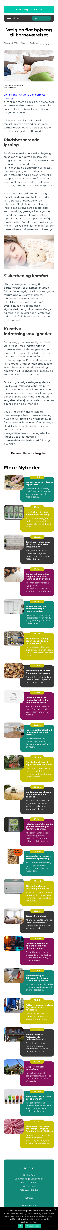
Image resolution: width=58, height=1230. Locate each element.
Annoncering (29, 1205)
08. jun (37, 537)
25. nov (37, 1091)
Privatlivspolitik (33, 1226)
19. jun (37, 507)
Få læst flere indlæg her (29, 453)
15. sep (37, 692)
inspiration (44, 44)
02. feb (37, 970)
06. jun (37, 851)
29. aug (37, 757)
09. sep (37, 725)
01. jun (37, 569)
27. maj (37, 881)
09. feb (37, 938)
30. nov (37, 665)
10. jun (37, 819)
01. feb (37, 1029)
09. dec (37, 633)
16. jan (37, 1061)
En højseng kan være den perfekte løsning (24, 96)
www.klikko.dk (31, 1189)
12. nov (37, 1121)
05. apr (37, 911)
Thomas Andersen (30, 43)
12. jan (37, 601)
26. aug (37, 787)
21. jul (37, 477)
